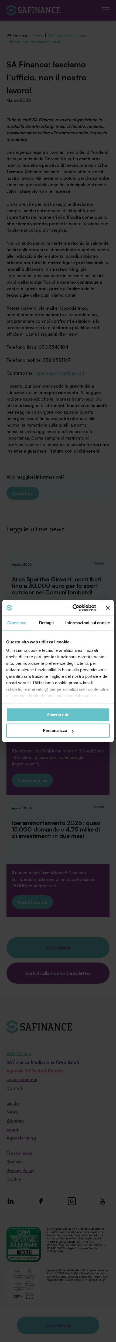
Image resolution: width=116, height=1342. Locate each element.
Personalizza (55, 730)
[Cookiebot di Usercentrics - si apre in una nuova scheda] (73, 607)
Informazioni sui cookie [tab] (87, 622)
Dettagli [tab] (46, 622)
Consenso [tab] (17, 622)
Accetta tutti (58, 714)
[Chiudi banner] (108, 608)
